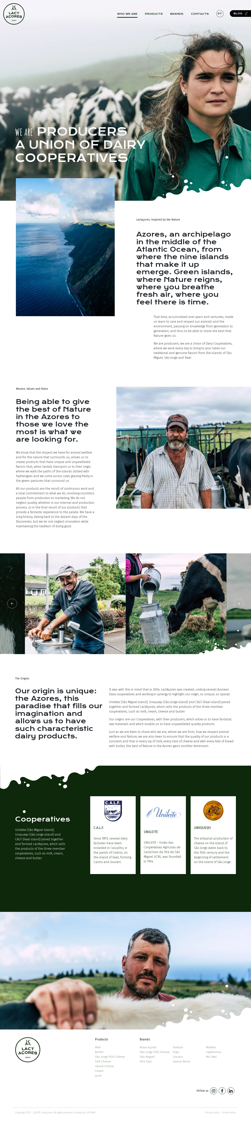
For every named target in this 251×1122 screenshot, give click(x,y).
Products (154, 13)
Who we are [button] (127, 13)
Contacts (200, 13)
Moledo (211, 1047)
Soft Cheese (103, 1061)
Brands (176, 13)
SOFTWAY (91, 1112)
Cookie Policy (228, 1112)
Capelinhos (213, 1052)
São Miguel (147, 1056)
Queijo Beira (181, 1061)
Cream (99, 1071)
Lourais (178, 1056)
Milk (98, 1047)
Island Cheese (104, 1066)
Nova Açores (148, 1047)
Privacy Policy (212, 1112)
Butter (99, 1052)
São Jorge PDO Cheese (110, 1056)
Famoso (178, 1047)
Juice (98, 1075)
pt (220, 13)
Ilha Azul (146, 1061)
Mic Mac (211, 1056)
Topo (176, 1052)
